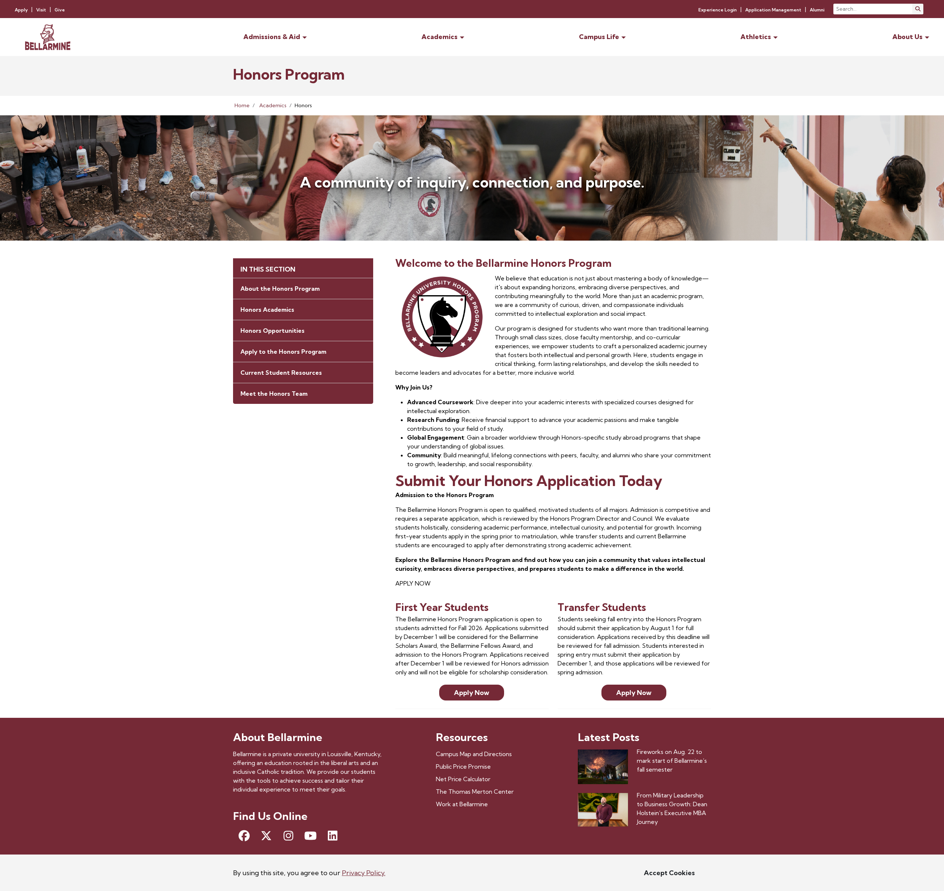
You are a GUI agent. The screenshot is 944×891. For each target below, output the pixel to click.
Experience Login (717, 10)
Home (242, 105)
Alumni (817, 10)
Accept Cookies (669, 873)
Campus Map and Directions (474, 754)
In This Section (267, 269)
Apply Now (471, 692)
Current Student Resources (281, 372)
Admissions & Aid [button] (271, 37)
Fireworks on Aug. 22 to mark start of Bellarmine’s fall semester (672, 760)
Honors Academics (267, 309)
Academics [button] (439, 37)
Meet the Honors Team (274, 393)
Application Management (773, 10)
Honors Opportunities (272, 330)
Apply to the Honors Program (283, 351)
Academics (273, 105)
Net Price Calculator (463, 779)
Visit (41, 10)
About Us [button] (907, 37)
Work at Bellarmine (462, 804)
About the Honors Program (280, 288)
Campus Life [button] (599, 37)
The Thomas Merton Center (475, 791)
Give (60, 10)
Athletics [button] (755, 37)
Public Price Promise (463, 766)
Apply (21, 10)
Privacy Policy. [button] (363, 873)
